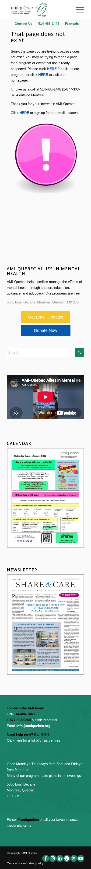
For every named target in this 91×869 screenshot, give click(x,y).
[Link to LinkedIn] (59, 858)
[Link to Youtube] (80, 858)
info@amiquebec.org (33, 726)
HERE (52, 69)
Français (72, 23)
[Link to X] (73, 858)
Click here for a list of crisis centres (33, 740)
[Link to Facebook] (45, 858)
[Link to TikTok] (66, 858)
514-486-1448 (48, 23)
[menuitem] (23, 23)
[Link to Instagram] (52, 858)
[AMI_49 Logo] (38, 9)
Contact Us (23, 23)
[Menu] (77, 9)
